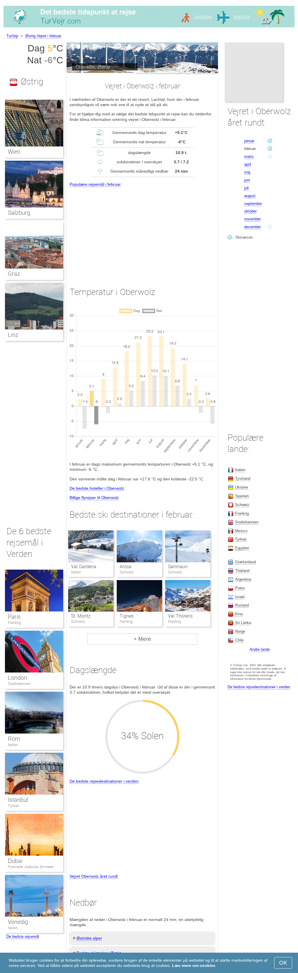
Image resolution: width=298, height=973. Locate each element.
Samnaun (178, 566)
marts (249, 156)
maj (247, 172)
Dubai (15, 860)
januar (249, 141)
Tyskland (242, 478)
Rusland (242, 605)
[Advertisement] (142, 231)
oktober (250, 211)
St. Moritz (81, 616)
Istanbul (18, 799)
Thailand (242, 570)
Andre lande (260, 649)
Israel (239, 597)
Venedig (18, 921)
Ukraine (241, 487)
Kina (239, 614)
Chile (239, 640)
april (247, 164)
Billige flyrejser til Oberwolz (94, 497)
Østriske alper (89, 938)
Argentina (243, 579)
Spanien (242, 496)
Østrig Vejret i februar (43, 36)
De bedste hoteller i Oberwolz (97, 488)
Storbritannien (19, 684)
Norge (240, 631)
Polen (240, 588)
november (252, 219)
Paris (14, 616)
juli (246, 188)
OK (283, 963)
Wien (14, 151)
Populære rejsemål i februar (95, 184)
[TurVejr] (149, 27)
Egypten (242, 548)
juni (247, 180)
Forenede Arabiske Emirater (31, 867)
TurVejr (12, 36)
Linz (13, 334)
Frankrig (14, 622)
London (17, 677)
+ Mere (142, 639)
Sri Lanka (243, 622)
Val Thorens (180, 616)
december (252, 227)
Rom (14, 738)
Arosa (126, 566)
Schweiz (242, 504)
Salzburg (19, 212)
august (250, 196)
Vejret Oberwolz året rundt (94, 876)
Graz (14, 273)
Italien (13, 745)
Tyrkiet (13, 806)
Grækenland (245, 562)
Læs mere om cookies (193, 965)
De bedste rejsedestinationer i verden (104, 781)
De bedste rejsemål (22, 936)
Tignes (127, 616)
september (253, 203)
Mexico (241, 531)
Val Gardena (83, 566)
